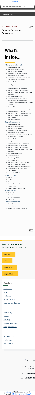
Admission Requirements (14, 65)
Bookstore (7, 296)
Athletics (6, 292)
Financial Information (12, 202)
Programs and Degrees (11, 303)
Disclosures (7, 340)
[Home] (17, 3)
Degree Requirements (12, 122)
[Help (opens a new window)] (32, 27)
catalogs (8, 392)
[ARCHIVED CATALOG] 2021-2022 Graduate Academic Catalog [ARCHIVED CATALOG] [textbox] (18, 7)
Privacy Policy (8, 343)
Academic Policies (11, 175)
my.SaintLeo (7, 289)
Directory (6, 320)
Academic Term (10, 191)
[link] (8, 254)
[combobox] (17, 6)
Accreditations (8, 336)
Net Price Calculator (10, 323)
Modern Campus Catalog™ (21, 394)
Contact (6, 316)
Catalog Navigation (8, 14)
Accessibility (7, 313)
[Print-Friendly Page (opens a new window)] (30, 27)
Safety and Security (10, 327)
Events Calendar (9, 299)
